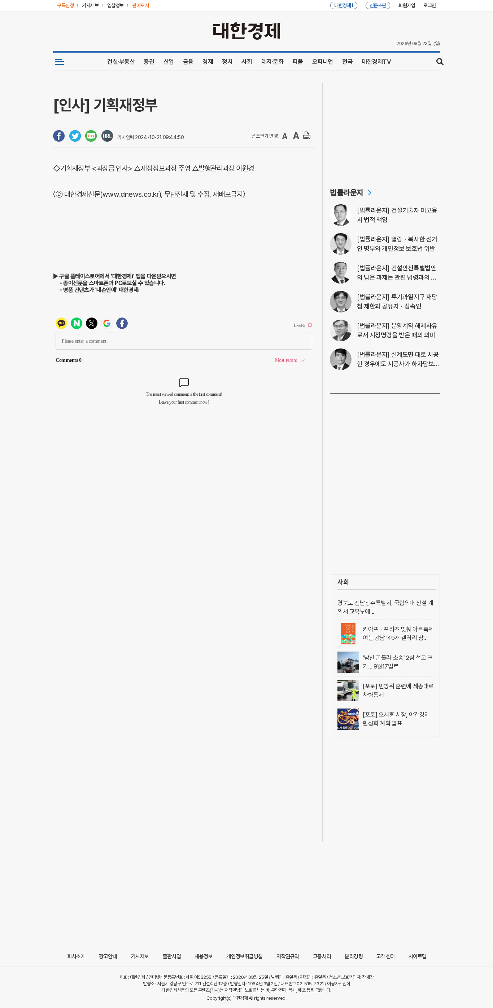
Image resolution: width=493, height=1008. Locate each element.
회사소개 (76, 956)
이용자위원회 (338, 983)
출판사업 (172, 956)
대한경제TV (376, 61)
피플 (297, 61)
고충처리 (322, 956)
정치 (227, 61)
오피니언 (322, 61)
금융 (188, 61)
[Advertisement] (385, 128)
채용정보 (204, 956)
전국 (347, 61)
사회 (246, 61)
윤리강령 (354, 956)
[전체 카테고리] (59, 61)
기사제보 (140, 956)
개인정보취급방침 (244, 956)
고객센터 (385, 956)
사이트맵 (418, 956)
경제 (207, 61)
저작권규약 (287, 956)
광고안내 (108, 956)
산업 (168, 61)
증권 (149, 61)
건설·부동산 (121, 61)
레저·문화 (272, 61)
